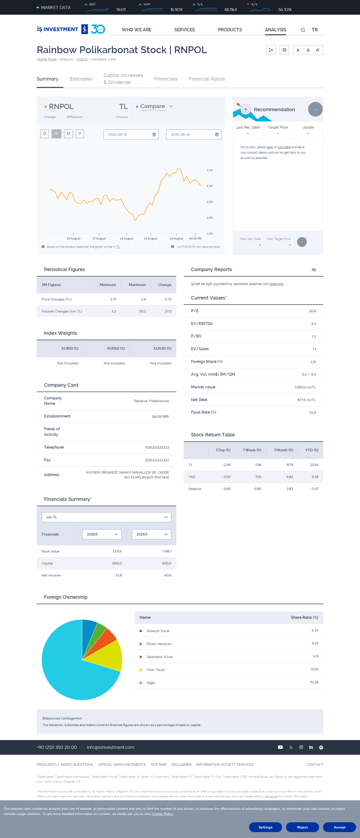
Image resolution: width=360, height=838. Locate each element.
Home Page (46, 59)
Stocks (82, 59)
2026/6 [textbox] (92, 534)
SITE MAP (159, 764)
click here (284, 147)
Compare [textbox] (152, 106)
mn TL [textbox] (52, 517)
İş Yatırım (71, 30)
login (270, 147)
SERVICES (184, 30)
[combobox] (154, 108)
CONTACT (314, 764)
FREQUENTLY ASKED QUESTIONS (65, 764)
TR (314, 30)
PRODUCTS (230, 30)
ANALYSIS (275, 30)
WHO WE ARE (136, 30)
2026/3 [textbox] (142, 534)
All (314, 269)
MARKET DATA (56, 7)
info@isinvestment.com (110, 747)
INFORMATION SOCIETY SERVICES (224, 764)
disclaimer (271, 796)
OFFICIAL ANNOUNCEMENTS (122, 764)
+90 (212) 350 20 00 (57, 747)
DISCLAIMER (181, 764)
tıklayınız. (277, 284)
